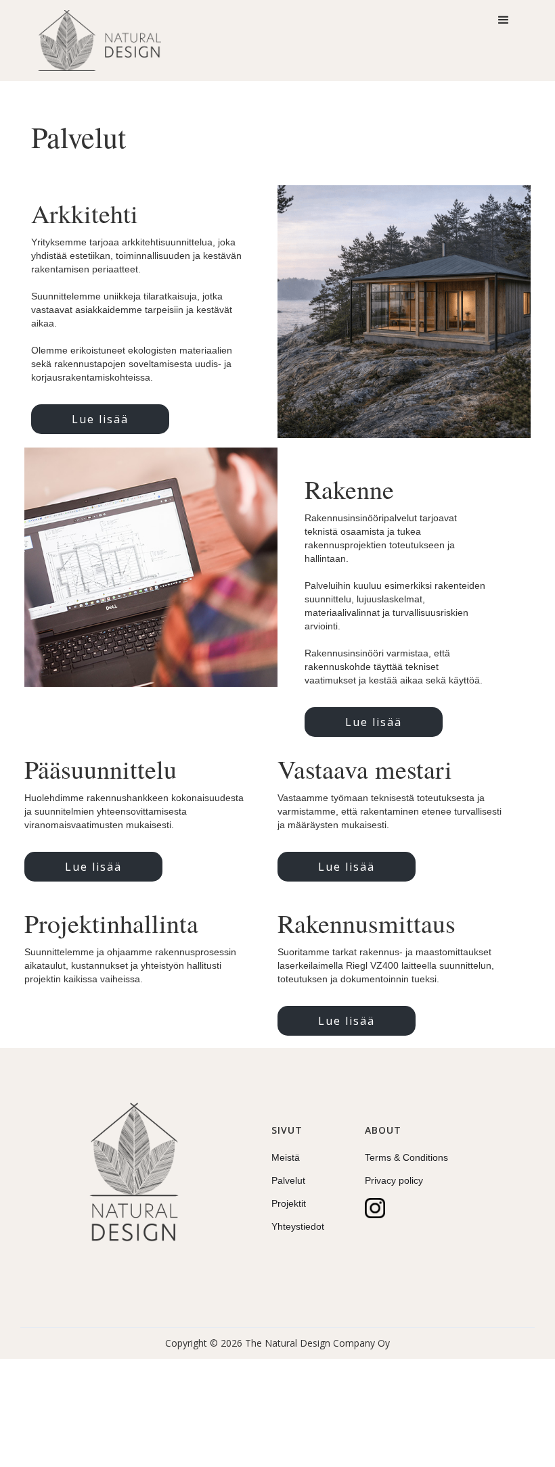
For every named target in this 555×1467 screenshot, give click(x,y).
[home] (99, 40)
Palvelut (288, 1180)
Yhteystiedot (297, 1226)
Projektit (288, 1203)
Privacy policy (394, 1180)
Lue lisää (100, 419)
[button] (503, 20)
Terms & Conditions (406, 1157)
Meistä (285, 1157)
